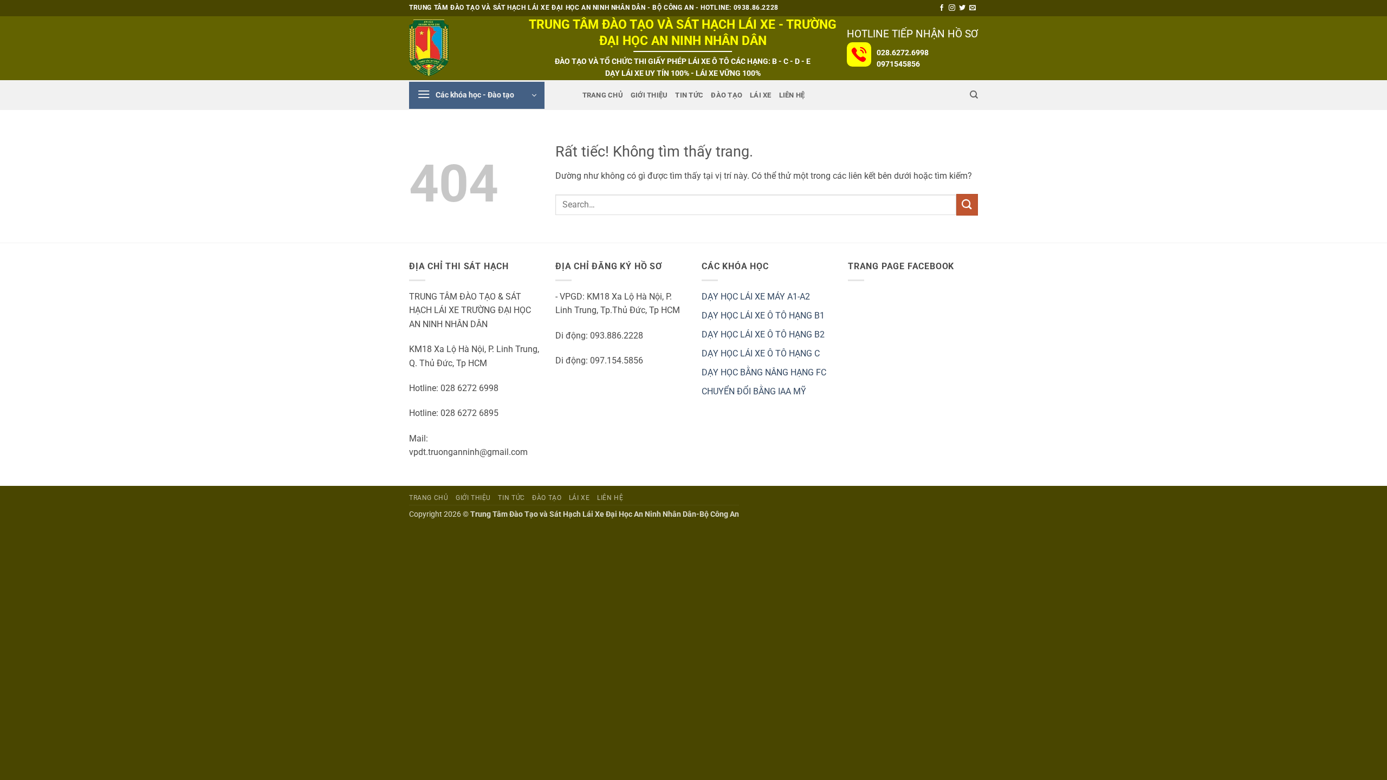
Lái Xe (761, 95)
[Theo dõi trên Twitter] (962, 8)
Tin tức (689, 95)
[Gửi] (967, 204)
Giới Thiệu (649, 95)
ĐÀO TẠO (726, 95)
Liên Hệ (792, 95)
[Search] (974, 94)
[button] (477, 95)
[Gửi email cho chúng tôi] (972, 8)
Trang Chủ (602, 95)
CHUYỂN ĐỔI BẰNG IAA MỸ (754, 391)
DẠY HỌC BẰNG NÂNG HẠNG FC (764, 372)
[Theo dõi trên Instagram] (952, 8)
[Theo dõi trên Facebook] (941, 8)
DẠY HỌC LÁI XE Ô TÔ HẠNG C (761, 353)
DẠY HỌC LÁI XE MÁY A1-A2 (756, 296)
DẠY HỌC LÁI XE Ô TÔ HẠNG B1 (763, 315)
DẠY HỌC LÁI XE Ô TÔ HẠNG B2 (763, 334)
